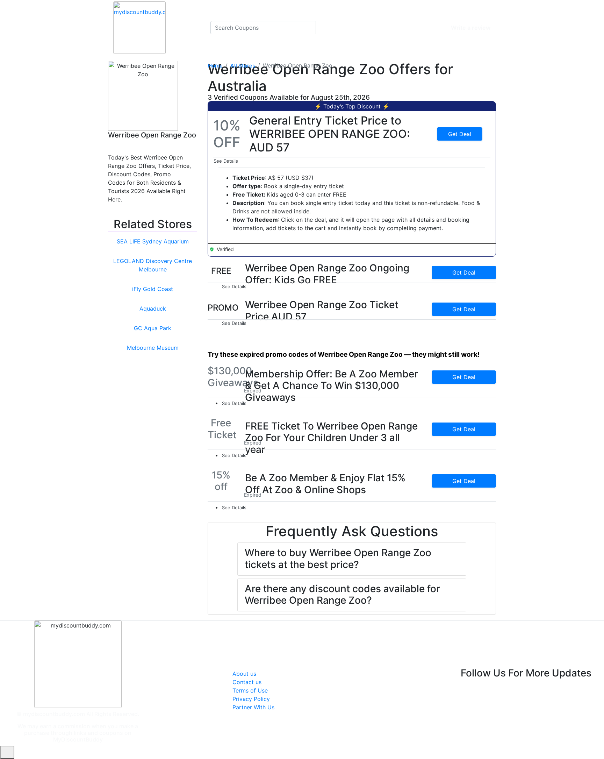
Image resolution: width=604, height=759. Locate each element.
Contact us (246, 682)
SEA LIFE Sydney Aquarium (153, 241)
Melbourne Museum (153, 347)
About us (244, 673)
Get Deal (459, 133)
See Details (226, 161)
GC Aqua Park (152, 328)
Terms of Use (250, 690)
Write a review (471, 27)
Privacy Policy (251, 698)
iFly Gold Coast (152, 288)
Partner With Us (253, 707)
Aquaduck (152, 308)
